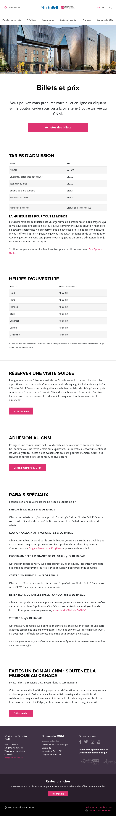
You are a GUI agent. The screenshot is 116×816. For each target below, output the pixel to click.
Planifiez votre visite (11, 20)
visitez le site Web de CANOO (69, 610)
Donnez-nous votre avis (99, 811)
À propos (87, 20)
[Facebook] (80, 742)
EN (98, 7)
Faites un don (21, 713)
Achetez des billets (58, 127)
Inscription (58, 793)
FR (103, 7)
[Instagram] (92, 742)
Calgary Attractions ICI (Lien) (45, 548)
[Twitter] (86, 742)
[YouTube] (98, 742)
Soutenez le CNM (105, 20)
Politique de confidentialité (98, 807)
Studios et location (68, 20)
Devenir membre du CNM (27, 467)
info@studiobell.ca (14, 758)
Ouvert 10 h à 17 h (15, 7)
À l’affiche (31, 20)
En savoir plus (21, 411)
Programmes (48, 20)
